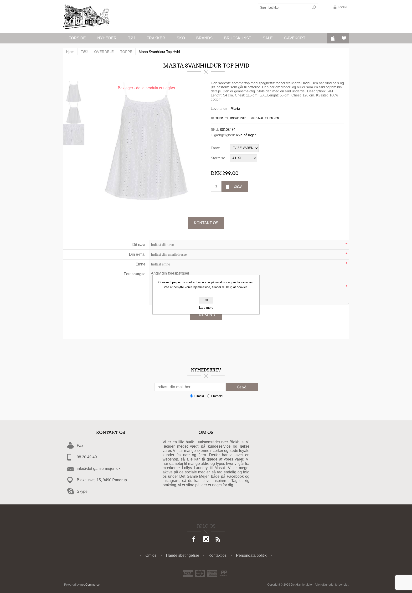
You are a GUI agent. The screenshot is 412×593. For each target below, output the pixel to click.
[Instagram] (206, 539)
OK (206, 300)
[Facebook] (194, 539)
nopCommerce (90, 584)
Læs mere (206, 307)
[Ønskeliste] (343, 38)
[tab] (206, 223)
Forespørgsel (135, 274)
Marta (235, 108)
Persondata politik (251, 555)
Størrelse (218, 158)
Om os (150, 555)
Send (242, 387)
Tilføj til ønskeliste (231, 118)
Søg (314, 7)
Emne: (140, 264)
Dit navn (139, 245)
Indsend (206, 314)
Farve (215, 148)
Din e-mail (137, 254)
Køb (237, 186)
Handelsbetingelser (182, 555)
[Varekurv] (332, 38)
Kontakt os (206, 223)
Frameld (216, 396)
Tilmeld (199, 396)
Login (342, 7)
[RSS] (217, 539)
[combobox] (284, 7)
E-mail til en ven (267, 118)
